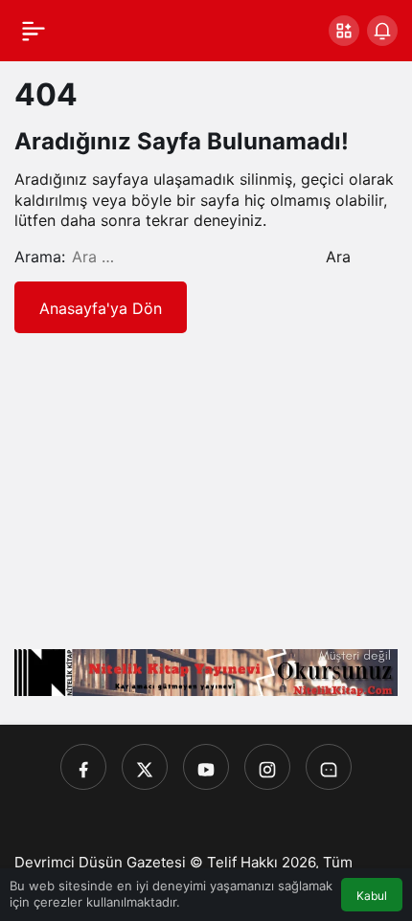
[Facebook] (83, 767)
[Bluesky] (329, 767)
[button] (344, 30)
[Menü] (33, 30)
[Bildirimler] (382, 30)
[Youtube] (206, 767)
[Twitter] (145, 767)
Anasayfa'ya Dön (100, 308)
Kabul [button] (371, 895)
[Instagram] (267, 767)
